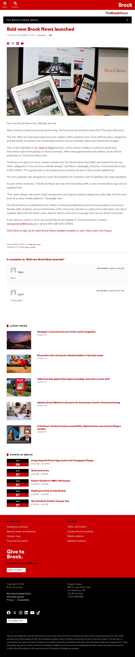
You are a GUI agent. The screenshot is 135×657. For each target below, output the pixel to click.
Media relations (75, 536)
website (33, 247)
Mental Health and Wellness (21, 531)
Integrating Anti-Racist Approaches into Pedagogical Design (62, 460)
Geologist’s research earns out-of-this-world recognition (66, 331)
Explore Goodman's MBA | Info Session (50, 480)
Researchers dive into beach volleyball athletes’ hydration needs (70, 355)
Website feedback (77, 540)
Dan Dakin (42, 35)
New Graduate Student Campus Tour (50, 500)
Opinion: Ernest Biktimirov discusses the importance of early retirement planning (78, 402)
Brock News (24, 247)
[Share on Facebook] (8, 43)
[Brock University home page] (126, 5)
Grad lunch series (40, 470)
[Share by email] (22, 43)
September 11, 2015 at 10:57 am (110, 291)
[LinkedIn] (26, 612)
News (38, 244)
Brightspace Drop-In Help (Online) (48, 490)
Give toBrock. (15, 554)
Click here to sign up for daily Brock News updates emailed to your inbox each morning (58, 230)
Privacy (10, 600)
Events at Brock (21, 454)
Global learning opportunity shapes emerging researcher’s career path (73, 378)
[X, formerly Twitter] (15, 612)
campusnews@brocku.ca (21, 223)
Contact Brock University (80, 531)
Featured (32, 244)
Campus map (13, 536)
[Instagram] (20, 612)
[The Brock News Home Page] (116, 10)
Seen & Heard (47, 147)
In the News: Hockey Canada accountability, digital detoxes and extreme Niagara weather (79, 427)
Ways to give (15, 570)
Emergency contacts (17, 526)
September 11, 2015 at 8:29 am (110, 268)
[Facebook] (9, 612)
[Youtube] (32, 612)
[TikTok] (38, 612)
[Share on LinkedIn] (17, 43)
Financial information (17, 540)
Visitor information (77, 526)
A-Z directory (15, 621)
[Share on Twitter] (13, 43)
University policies (15, 596)
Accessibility (23, 600)
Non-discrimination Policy (19, 593)
